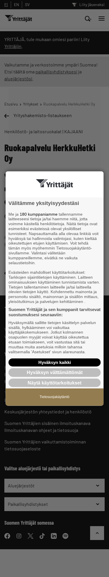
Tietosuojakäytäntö (54, 397)
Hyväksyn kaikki (54, 362)
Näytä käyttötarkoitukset (54, 382)
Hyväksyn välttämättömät (55, 372)
